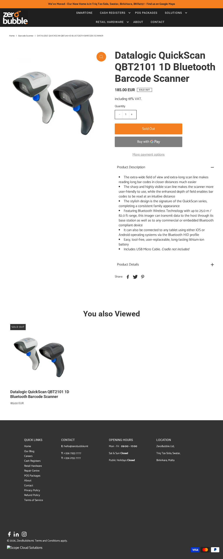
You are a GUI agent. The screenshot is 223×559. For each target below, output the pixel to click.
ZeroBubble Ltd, (165, 446)
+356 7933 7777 (72, 453)
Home (12, 36)
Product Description (131, 167)
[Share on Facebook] (128, 277)
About (138, 22)
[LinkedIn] (16, 535)
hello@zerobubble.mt (76, 446)
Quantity (120, 106)
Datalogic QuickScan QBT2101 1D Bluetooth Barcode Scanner (39, 394)
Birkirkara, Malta (165, 460)
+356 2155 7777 (72, 458)
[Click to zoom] (101, 57)
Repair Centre (31, 470)
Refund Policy (32, 495)
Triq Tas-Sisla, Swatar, (168, 453)
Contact (158, 22)
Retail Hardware (110, 22)
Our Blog (29, 451)
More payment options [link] (148, 155)
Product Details (128, 264)
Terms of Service (33, 500)
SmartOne (84, 12)
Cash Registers (112, 12)
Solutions (173, 12)
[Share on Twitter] (135, 277)
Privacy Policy (32, 490)
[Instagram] (24, 535)
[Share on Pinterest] (142, 277)
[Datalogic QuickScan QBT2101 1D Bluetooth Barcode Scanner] (41, 355)
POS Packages (146, 12)
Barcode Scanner (25, 36)
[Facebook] (9, 535)
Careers (28, 456)
